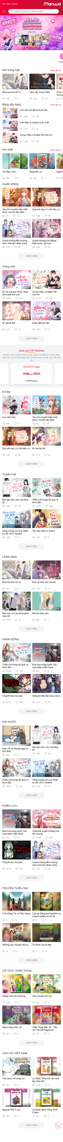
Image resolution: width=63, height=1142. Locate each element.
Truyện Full (9, 474)
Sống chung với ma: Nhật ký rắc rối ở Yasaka (15, 532)
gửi (31, 373)
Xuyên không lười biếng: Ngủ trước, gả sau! (44, 242)
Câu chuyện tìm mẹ (42, 996)
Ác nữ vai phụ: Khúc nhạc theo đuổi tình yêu (15, 293)
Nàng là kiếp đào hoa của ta (46, 695)
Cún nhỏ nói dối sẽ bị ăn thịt (33, 110)
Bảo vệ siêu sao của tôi (44, 582)
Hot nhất (7, 149)
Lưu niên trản (8, 417)
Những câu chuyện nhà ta (15, 944)
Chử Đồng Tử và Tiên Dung (16, 913)
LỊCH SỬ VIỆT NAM (14, 1053)
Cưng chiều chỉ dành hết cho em (36, 135)
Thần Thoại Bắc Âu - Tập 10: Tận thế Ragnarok (44, 1028)
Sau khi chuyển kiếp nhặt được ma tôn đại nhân (14, 210)
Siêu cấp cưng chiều (39, 92)
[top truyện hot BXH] (31, 32)
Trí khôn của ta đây (41, 944)
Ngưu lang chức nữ (12, 1027)
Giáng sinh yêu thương (13, 996)
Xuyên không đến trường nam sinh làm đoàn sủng (14, 242)
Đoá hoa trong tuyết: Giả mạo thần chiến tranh (44, 666)
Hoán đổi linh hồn (40, 323)
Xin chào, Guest (10, 4)
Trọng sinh (8, 266)
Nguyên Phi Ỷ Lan (11, 1109)
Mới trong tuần (11, 70)
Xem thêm (31, 256)
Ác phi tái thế (8, 323)
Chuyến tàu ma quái (12, 695)
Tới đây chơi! (9, 171)
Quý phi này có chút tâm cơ (46, 209)
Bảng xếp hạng (11, 104)
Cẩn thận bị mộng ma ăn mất (34, 122)
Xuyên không (10, 184)
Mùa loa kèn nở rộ (11, 92)
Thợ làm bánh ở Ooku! (43, 531)
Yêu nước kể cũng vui (13, 1078)
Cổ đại (6, 391)
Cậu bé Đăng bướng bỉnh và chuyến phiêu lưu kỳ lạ (46, 914)
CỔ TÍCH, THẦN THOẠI (17, 970)
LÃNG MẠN (9, 556)
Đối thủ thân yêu (40, 613)
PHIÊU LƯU (9, 805)
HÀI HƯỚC (9, 721)
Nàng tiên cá (35, 171)
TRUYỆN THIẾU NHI (15, 888)
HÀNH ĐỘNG (10, 639)
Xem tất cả (55, 70)
